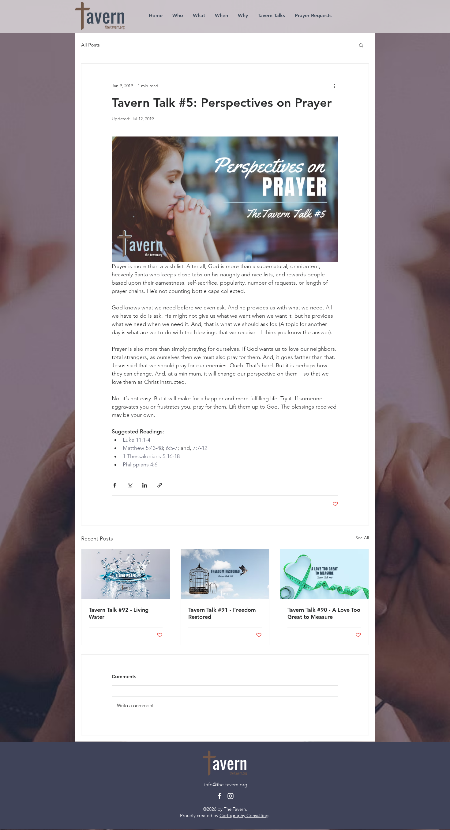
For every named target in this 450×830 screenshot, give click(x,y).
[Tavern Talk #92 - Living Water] (125, 574)
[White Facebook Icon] (219, 796)
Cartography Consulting (243, 815)
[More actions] (334, 85)
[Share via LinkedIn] (145, 485)
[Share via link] (160, 485)
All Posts (90, 45)
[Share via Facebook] (115, 485)
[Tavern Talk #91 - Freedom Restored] (225, 574)
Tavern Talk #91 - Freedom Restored (222, 613)
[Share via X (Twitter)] (130, 485)
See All (362, 537)
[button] (361, 45)
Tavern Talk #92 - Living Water (118, 613)
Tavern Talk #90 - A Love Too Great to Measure (323, 613)
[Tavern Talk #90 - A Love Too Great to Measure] (324, 574)
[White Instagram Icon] (230, 796)
